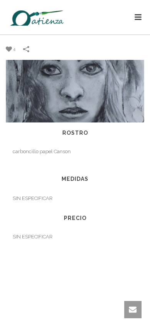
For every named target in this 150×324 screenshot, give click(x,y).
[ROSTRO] (75, 91)
